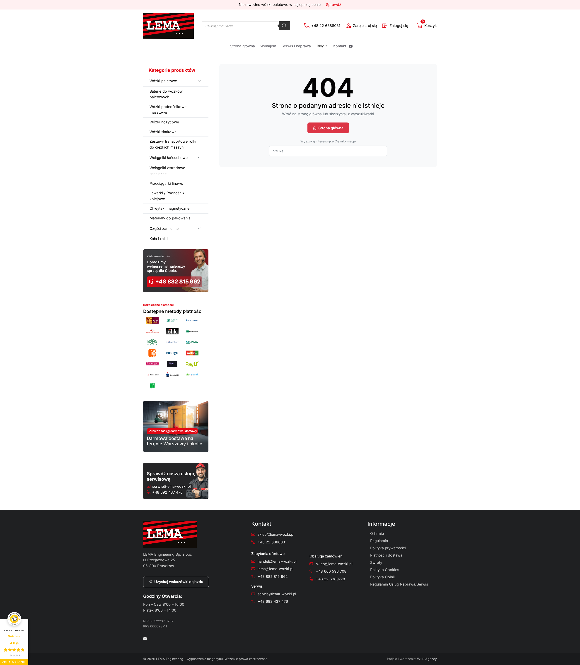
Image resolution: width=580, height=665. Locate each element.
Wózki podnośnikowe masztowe (168, 109)
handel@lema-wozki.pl (277, 561)
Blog (320, 46)
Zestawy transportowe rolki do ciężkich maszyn (173, 144)
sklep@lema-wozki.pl (276, 534)
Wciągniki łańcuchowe (169, 157)
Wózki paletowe (163, 81)
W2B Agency (427, 659)
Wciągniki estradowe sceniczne (167, 171)
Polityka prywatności (388, 548)
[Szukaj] (284, 25)
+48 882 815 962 (177, 281)
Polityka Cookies (384, 569)
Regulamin (379, 540)
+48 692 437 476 (167, 492)
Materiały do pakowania (170, 218)
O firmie (377, 533)
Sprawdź (333, 4)
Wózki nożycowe (164, 122)
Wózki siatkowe (163, 132)
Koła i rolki (159, 238)
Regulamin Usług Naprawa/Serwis (399, 584)
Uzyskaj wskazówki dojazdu (178, 581)
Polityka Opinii (382, 577)
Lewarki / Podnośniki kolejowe (167, 196)
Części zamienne (164, 228)
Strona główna (242, 46)
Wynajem (268, 46)
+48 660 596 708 (331, 571)
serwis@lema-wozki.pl (171, 486)
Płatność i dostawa (386, 555)
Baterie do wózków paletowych (166, 94)
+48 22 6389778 (330, 579)
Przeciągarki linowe (166, 183)
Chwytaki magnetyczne (169, 208)
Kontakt (339, 46)
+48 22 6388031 (272, 542)
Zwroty (376, 562)
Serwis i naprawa (296, 46)
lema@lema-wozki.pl (275, 569)
